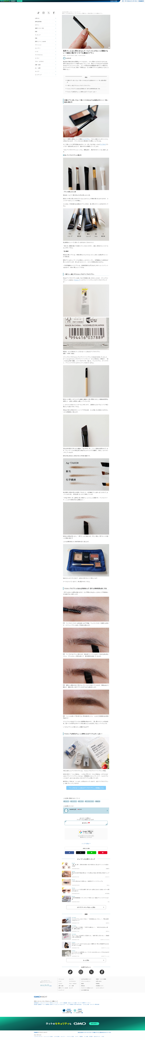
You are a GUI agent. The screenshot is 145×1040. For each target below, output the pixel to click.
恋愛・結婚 (37, 64)
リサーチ (76, 1036)
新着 (36, 31)
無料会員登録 (38, 21)
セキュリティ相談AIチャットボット (84, 1002)
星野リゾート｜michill (40, 41)
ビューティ (37, 48)
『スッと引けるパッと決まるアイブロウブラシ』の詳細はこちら (86, 788)
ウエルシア (77, 280)
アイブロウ (103, 144)
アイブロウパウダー (90, 801)
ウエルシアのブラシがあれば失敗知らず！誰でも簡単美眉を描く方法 (83, 88)
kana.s (108, 885)
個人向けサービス (97, 1036)
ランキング (37, 34)
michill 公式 (68, 58)
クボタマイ (107, 876)
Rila (108, 901)
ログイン (37, 25)
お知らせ (37, 18)
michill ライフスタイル (105, 939)
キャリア (37, 71)
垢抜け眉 (98, 801)
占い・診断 (37, 68)
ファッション (38, 44)
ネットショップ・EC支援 (48, 1036)
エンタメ (37, 58)
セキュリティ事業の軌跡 (94, 1004)
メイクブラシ (86, 139)
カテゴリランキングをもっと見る (86, 907)
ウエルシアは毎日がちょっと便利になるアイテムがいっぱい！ (82, 91)
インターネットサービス (38, 1036)
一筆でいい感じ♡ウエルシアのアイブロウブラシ (78, 85)
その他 (103, 1036)
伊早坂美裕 (107, 893)
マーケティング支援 (70, 1036)
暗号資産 (90, 1036)
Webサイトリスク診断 (72, 1002)
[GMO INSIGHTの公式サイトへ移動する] (40, 997)
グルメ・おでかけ (39, 61)
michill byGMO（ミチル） (67, 12)
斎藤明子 (107, 868)
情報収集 (81, 1036)
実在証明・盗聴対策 (37, 1004)
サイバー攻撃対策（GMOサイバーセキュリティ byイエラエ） (54, 1004)
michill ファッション (105, 947)
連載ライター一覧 (39, 28)
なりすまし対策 (86, 1004)
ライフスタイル (39, 54)
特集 (36, 38)
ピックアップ (38, 74)
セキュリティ (63, 1036)
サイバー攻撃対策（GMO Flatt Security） (74, 1004)
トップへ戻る (85, 843)
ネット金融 (86, 1036)
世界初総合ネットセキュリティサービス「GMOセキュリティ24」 (46, 1002)
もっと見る (86, 960)
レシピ (36, 51)
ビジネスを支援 (56, 1036)
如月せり (107, 923)
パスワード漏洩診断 (63, 1002)
